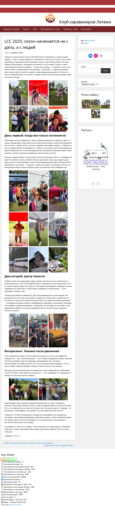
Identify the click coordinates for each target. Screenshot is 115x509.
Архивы (84, 82)
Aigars (6, 53)
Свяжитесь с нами (70, 29)
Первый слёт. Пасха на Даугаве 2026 (59, 445)
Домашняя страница (11, 29)
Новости (26, 29)
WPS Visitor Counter (15, 505)
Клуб (35, 29)
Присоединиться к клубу (50, 29)
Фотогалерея (86, 29)
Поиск (83, 67)
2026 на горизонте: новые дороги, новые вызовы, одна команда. (27, 443)
